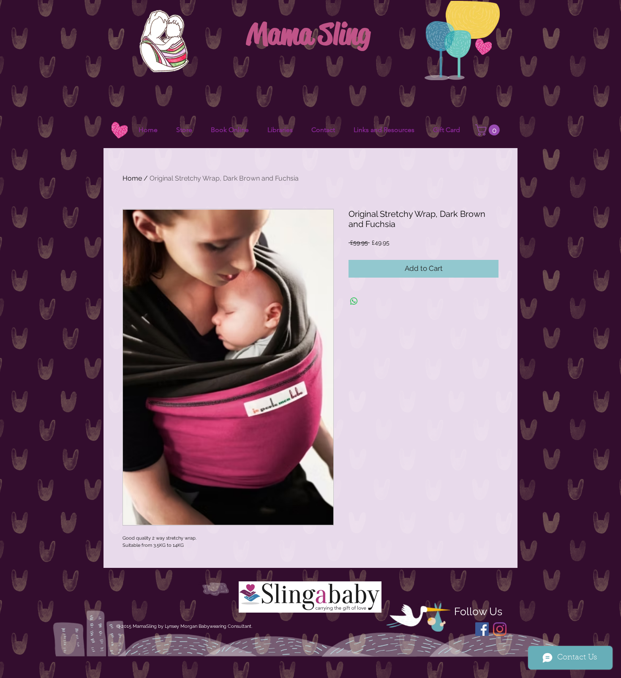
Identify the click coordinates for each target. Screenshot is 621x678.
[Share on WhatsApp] (354, 301)
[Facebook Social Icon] (482, 629)
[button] (488, 129)
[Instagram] (500, 629)
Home (132, 178)
